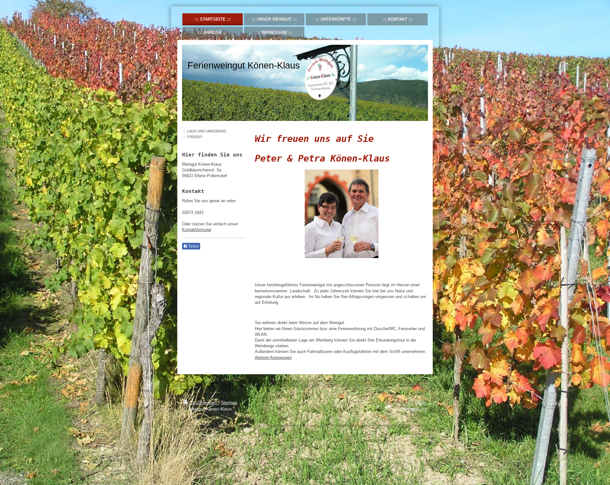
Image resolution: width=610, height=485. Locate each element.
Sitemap (229, 402)
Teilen (193, 246)
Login (420, 402)
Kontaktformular (196, 229)
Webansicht (414, 408)
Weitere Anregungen (273, 357)
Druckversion (203, 402)
